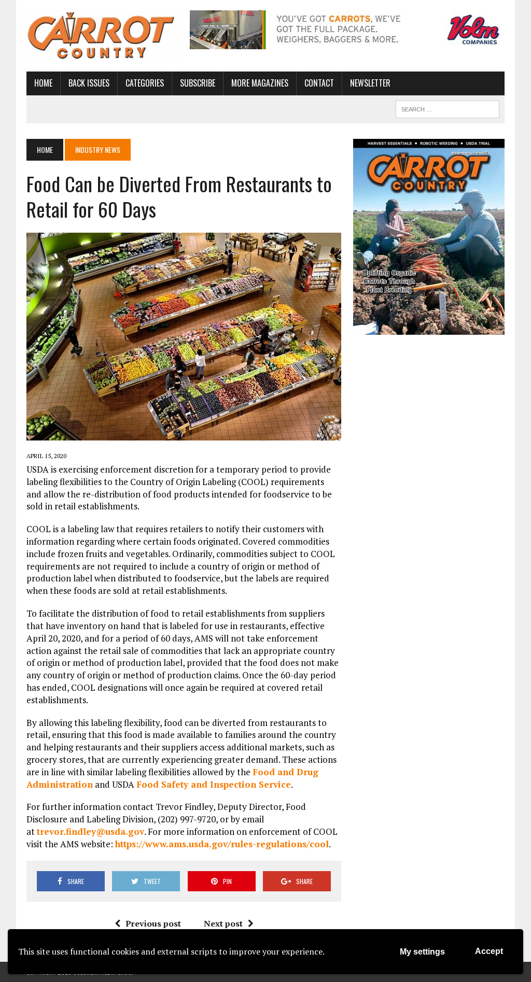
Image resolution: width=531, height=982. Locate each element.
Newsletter (370, 83)
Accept (489, 951)
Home (43, 83)
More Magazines (259, 83)
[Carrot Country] (102, 35)
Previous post (153, 923)
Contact (319, 83)
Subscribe (197, 83)
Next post (223, 923)
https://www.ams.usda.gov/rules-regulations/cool (222, 844)
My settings (422, 951)
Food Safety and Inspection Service (213, 784)
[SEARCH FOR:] (447, 108)
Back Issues (88, 83)
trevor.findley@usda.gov (90, 831)
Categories (144, 83)
